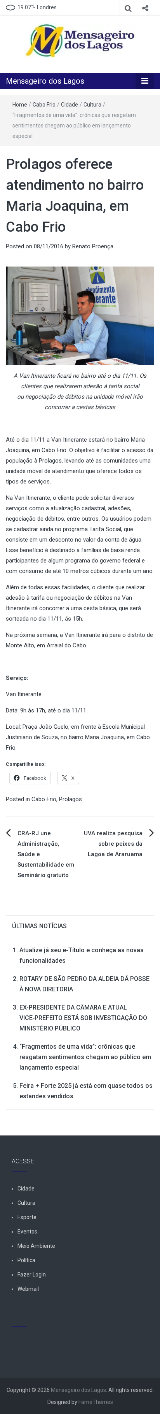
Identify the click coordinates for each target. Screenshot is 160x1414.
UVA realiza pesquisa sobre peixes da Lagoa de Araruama (113, 844)
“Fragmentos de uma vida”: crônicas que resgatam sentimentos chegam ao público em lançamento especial (85, 1057)
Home (19, 104)
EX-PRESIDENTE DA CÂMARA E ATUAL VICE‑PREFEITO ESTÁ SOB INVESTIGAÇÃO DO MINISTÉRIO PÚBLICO (83, 1018)
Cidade (69, 104)
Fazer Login (31, 1274)
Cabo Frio (44, 104)
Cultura (92, 104)
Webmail (28, 1289)
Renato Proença (92, 246)
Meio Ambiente (36, 1246)
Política (26, 1260)
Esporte (27, 1217)
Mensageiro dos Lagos (45, 81)
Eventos (27, 1231)
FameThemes (95, 1402)
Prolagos (70, 799)
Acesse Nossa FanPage (48, 1316)
